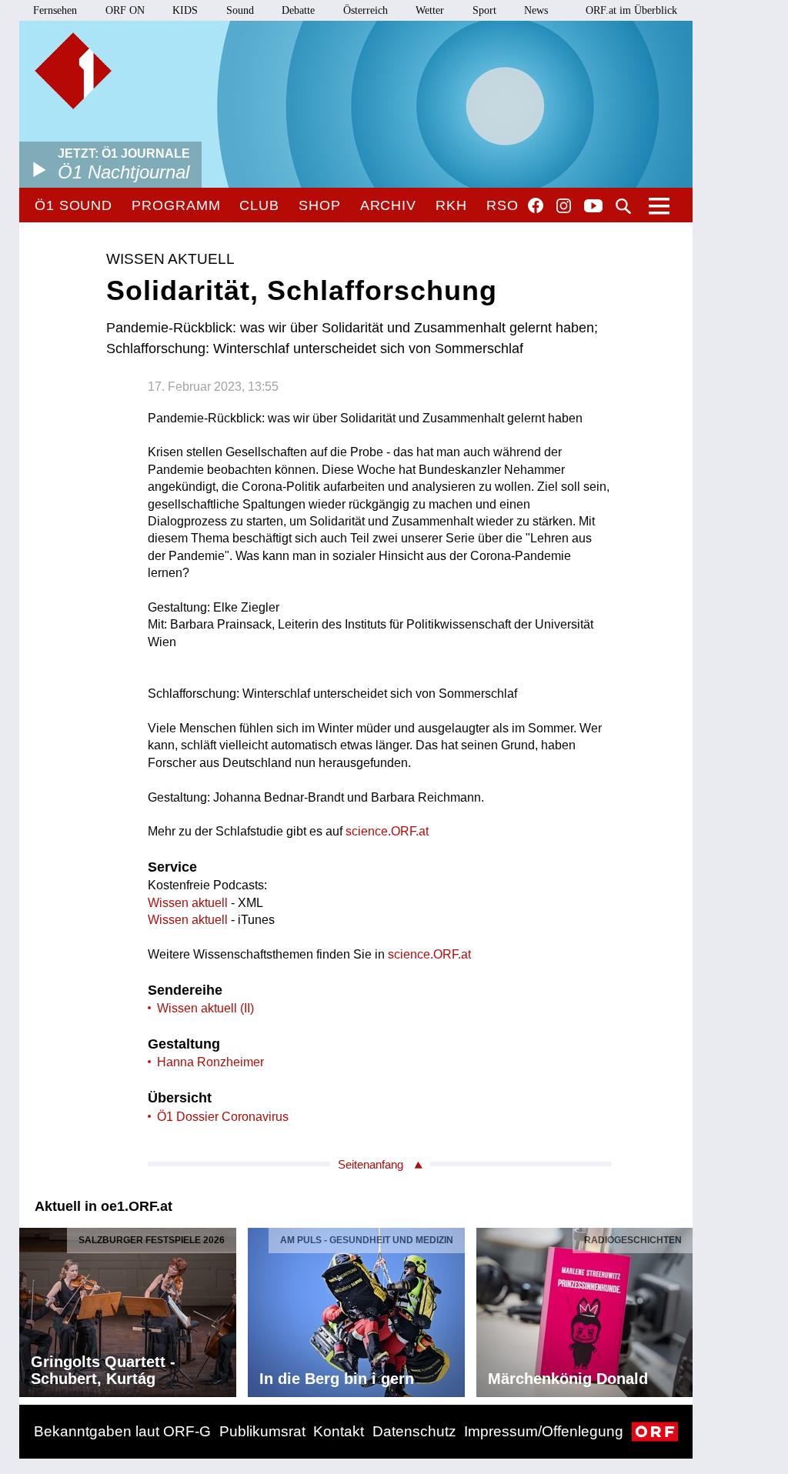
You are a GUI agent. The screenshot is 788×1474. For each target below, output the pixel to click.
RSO (502, 205)
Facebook (535, 205)
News (536, 10)
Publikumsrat (262, 1431)
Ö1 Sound (73, 205)
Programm (176, 205)
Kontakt (338, 1431)
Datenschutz (414, 1431)
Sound (240, 10)
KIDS (185, 10)
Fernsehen (55, 10)
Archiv (388, 205)
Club (259, 205)
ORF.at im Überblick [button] (631, 10)
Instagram (563, 206)
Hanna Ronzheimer (210, 1062)
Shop (320, 205)
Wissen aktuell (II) (205, 1008)
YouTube (593, 207)
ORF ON (125, 10)
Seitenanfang (370, 1164)
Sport (484, 10)
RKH (451, 205)
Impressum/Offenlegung (543, 1431)
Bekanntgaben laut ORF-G (122, 1431)
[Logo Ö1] (73, 70)
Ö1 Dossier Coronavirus (223, 1116)
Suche (623, 206)
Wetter (430, 10)
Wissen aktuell (188, 902)
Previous (31, 1308)
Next (680, 1308)
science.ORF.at (387, 831)
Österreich (365, 10)
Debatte (298, 10)
